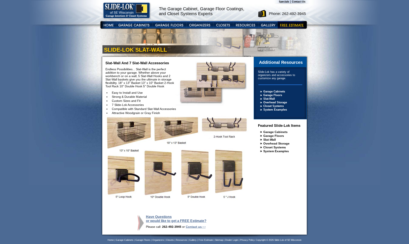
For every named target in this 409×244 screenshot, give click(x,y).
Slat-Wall (269, 98)
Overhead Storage (275, 102)
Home (111, 240)
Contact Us (298, 1)
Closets (170, 240)
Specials (284, 1)
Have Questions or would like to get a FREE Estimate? (176, 219)
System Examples (275, 109)
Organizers (158, 240)
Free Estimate (206, 240)
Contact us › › (196, 226)
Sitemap (219, 240)
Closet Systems (273, 106)
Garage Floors (272, 95)
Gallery (193, 240)
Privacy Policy (247, 240)
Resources (181, 240)
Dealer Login (231, 240)
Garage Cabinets (274, 91)
